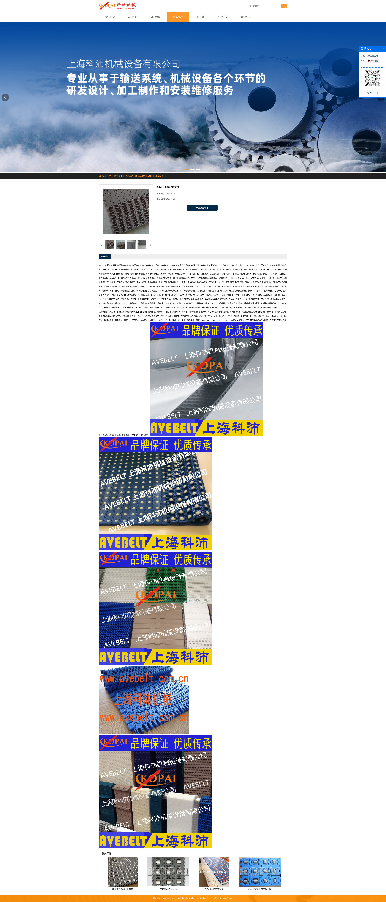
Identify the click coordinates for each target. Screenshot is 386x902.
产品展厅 (178, 17)
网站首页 (118, 176)
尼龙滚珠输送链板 (168, 889)
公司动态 (155, 17)
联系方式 (223, 17)
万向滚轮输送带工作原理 (259, 889)
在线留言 (246, 17)
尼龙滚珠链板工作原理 (122, 889)
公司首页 (110, 17)
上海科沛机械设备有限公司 (187, 898)
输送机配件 (140, 176)
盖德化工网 (217, 898)
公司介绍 (133, 17)
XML (201, 898)
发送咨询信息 (202, 208)
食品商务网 (227, 898)
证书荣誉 (200, 17)
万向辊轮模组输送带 (213, 889)
